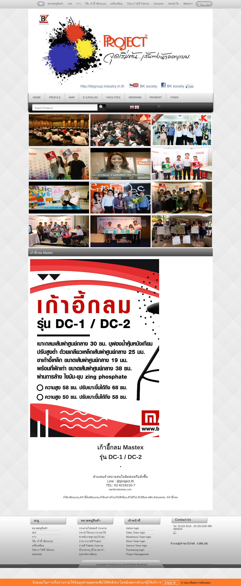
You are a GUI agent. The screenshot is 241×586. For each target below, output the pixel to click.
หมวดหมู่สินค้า (55, 3)
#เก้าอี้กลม (172, 497)
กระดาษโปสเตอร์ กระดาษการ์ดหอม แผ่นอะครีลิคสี (93, 528)
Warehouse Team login (138, 537)
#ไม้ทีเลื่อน (121, 497)
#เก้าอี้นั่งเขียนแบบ (89, 497)
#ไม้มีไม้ (132, 497)
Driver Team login (135, 541)
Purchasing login (135, 550)
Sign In (206, 3)
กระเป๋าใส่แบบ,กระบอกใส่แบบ (92, 533)
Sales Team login (135, 532)
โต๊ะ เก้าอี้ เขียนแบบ (95, 3)
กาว (78, 3)
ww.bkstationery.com (120, 489)
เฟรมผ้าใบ (173, 3)
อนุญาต (171, 582)
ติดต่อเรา (188, 3)
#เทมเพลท (159, 497)
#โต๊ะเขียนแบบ (71, 497)
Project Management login (137, 554)
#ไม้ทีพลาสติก (145, 497)
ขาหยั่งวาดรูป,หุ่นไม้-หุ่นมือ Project (92, 537)
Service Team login (136, 545)
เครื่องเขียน (117, 3)
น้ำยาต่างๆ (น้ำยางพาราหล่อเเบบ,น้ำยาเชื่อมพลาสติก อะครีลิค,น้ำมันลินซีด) (92, 550)
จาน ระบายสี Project (90, 541)
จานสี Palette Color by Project (91, 546)
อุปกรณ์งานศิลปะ (88, 554)
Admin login (132, 528)
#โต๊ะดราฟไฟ (107, 497)
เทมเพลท (158, 3)
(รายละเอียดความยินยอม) (195, 582)
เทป (70, 3)
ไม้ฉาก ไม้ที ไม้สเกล (138, 3)
